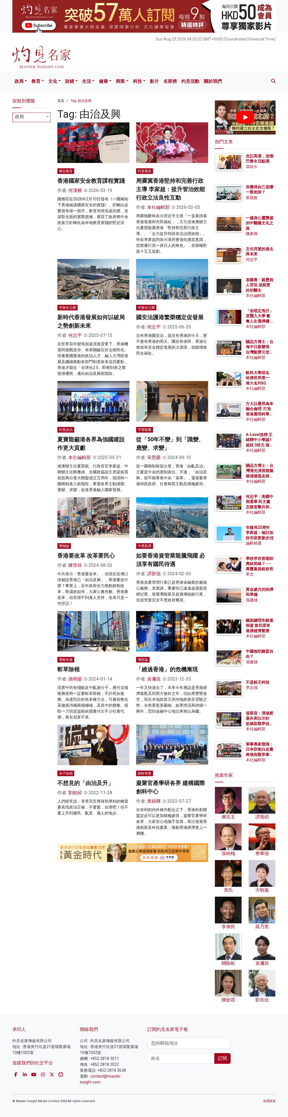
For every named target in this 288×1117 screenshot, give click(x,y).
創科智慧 (144, 773)
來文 (250, 574)
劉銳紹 (75, 792)
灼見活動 (190, 81)
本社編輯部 (158, 207)
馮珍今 (252, 166)
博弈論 (143, 660)
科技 (137, 81)
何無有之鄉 (67, 308)
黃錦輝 (154, 801)
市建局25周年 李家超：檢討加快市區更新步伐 (259, 532)
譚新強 (154, 573)
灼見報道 (144, 171)
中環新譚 (144, 546)
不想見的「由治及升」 (85, 783)
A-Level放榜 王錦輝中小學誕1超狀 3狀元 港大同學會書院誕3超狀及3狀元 (259, 444)
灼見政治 (66, 430)
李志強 (252, 687)
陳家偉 (252, 233)
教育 (36, 81)
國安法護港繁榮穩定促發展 (170, 317)
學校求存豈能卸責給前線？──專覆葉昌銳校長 (259, 563)
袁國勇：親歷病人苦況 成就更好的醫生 (259, 284)
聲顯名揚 (66, 660)
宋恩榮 (154, 457)
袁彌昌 (154, 679)
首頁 (60, 101)
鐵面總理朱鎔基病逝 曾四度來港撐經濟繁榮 (259, 625)
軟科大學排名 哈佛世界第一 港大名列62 (257, 377)
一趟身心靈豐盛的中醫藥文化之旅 (259, 223)
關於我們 (213, 81)
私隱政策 (269, 1101)
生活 (86, 81)
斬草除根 (68, 669)
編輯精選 (254, 543)
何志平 (75, 335)
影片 (154, 81)
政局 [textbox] (19, 116)
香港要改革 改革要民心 (86, 555)
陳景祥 (75, 565)
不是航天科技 (257, 682)
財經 (69, 81)
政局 (19, 81)
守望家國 (144, 430)
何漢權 (75, 190)
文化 (52, 81)
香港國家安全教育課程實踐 (91, 180)
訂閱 (222, 1058)
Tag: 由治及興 (81, 101)
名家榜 (170, 81)
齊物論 (64, 546)
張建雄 (252, 600)
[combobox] (31, 117)
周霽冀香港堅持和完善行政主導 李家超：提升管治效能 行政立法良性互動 (170, 189)
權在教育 (66, 171)
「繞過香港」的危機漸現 (167, 669)
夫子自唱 (66, 773)
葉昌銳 (252, 197)
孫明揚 (75, 679)
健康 (103, 81)
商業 (120, 81)
